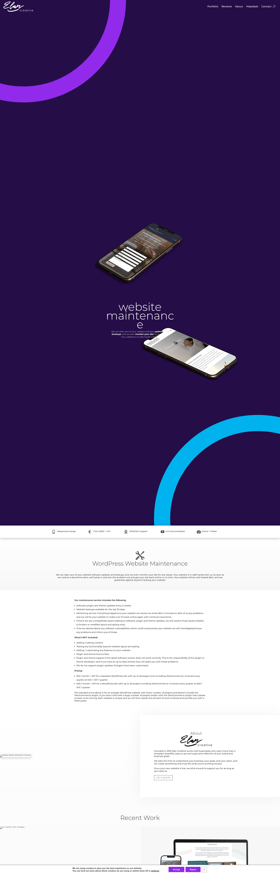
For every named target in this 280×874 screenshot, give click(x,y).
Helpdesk (252, 6)
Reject (193, 869)
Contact (266, 6)
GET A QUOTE (163, 777)
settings (155, 871)
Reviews (227, 6)
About (239, 6)
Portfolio (212, 6)
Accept (176, 869)
